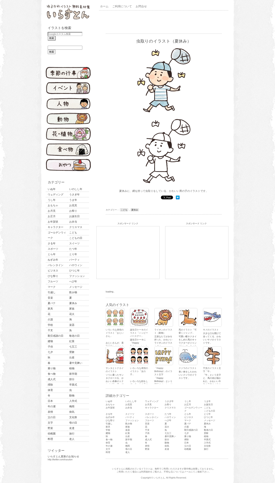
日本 (50, 400)
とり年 (73, 254)
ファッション (77, 275)
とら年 (52, 254)
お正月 (52, 216)
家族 (71, 308)
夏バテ (52, 303)
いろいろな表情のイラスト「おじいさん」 (115, 332)
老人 (71, 438)
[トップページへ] (68, 19)
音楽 (50, 297)
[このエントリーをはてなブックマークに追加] (178, 198)
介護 (50, 319)
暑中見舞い (75, 362)
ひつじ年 (74, 270)
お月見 (52, 210)
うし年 (52, 199)
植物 (71, 368)
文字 (50, 422)
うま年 (73, 199)
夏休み (73, 303)
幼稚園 (52, 433)
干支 (50, 330)
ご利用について (122, 6)
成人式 (52, 379)
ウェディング (55, 194)
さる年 (52, 243)
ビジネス (53, 270)
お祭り (73, 210)
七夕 (50, 352)
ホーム (104, 6)
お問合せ (141, 6)
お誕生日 (74, 216)
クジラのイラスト (188, 368)
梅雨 (71, 406)
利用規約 (145, 471)
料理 (50, 438)
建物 (50, 341)
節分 (71, 379)
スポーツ (53, 248)
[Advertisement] (164, 21)
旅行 (71, 433)
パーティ (74, 259)
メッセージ (75, 286)
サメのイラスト (211, 329)
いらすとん (159, 477)
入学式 (73, 400)
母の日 (73, 422)
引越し (52, 292)
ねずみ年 (53, 259)
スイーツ (74, 243)
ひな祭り (53, 275)
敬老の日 (74, 335)
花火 (71, 314)
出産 (71, 357)
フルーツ (53, 281)
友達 (71, 428)
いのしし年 (75, 189)
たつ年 (73, 248)
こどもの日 (75, 237)
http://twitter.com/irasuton (60, 459)
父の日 (52, 417)
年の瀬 (52, 406)
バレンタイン (55, 265)
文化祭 (73, 417)
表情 (50, 411)
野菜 (50, 428)
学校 (50, 324)
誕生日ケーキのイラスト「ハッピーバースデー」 (139, 332)
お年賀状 (53, 221)
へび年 (73, 281)
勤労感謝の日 (55, 335)
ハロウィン (75, 265)
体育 (50, 390)
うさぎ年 (74, 194)
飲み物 (73, 292)
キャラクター (55, 227)
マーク (52, 286)
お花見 (73, 205)
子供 (50, 346)
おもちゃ (53, 205)
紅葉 (71, 341)
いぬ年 (52, 189)
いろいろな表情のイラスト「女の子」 (139, 371)
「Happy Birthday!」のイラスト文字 (163, 371)
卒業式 (73, 384)
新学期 (73, 373)
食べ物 (52, 373)
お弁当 (73, 221)
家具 (50, 308)
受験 (71, 352)
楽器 (71, 324)
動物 (71, 395)
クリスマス (75, 227)
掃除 (50, 384)
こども (73, 232)
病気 (71, 411)
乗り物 (52, 368)
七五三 (73, 346)
